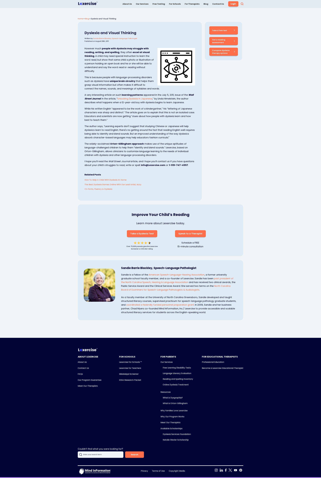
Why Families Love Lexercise (174, 410)
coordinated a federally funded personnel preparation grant (160, 304)
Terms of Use (158, 470)
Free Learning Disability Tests (177, 367)
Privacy (144, 470)
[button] (242, 4)
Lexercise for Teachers (130, 368)
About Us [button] (127, 4)
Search (134, 454)
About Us (82, 362)
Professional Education (213, 362)
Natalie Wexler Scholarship (176, 439)
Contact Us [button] (218, 4)
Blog (87, 18)
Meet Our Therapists (88, 385)
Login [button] (233, 3)
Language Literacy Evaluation (177, 373)
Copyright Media (177, 470)
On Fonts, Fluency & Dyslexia (98, 189)
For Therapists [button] (192, 4)
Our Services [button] (142, 4)
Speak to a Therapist (190, 233)
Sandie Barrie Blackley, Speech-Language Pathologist (115, 38)
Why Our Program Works (172, 416)
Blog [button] (206, 4)
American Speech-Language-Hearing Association (177, 274)
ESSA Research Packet (130, 380)
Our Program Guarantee (89, 380)
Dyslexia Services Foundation (177, 434)
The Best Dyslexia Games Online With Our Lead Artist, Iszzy (113, 184)
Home (80, 18)
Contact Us (83, 368)
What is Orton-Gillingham (175, 403)
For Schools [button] (175, 4)
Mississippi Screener (129, 374)
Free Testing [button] (158, 4)
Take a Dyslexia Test (142, 233)
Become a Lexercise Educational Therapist (222, 368)
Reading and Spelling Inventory (178, 379)
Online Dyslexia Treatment (176, 384)
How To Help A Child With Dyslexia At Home (106, 179)
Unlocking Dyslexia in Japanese (134, 98)
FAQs (80, 374)
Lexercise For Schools (130, 362)
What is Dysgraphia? (173, 397)
